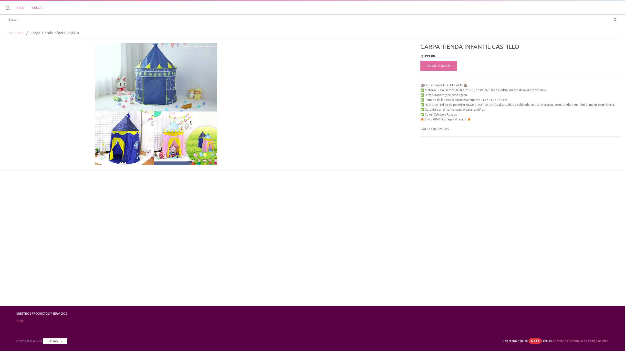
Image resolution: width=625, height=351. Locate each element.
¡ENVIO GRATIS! (438, 66)
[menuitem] (20, 8)
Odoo (535, 340)
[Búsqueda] (615, 20)
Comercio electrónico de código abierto (580, 340)
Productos (15, 33)
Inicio (20, 321)
